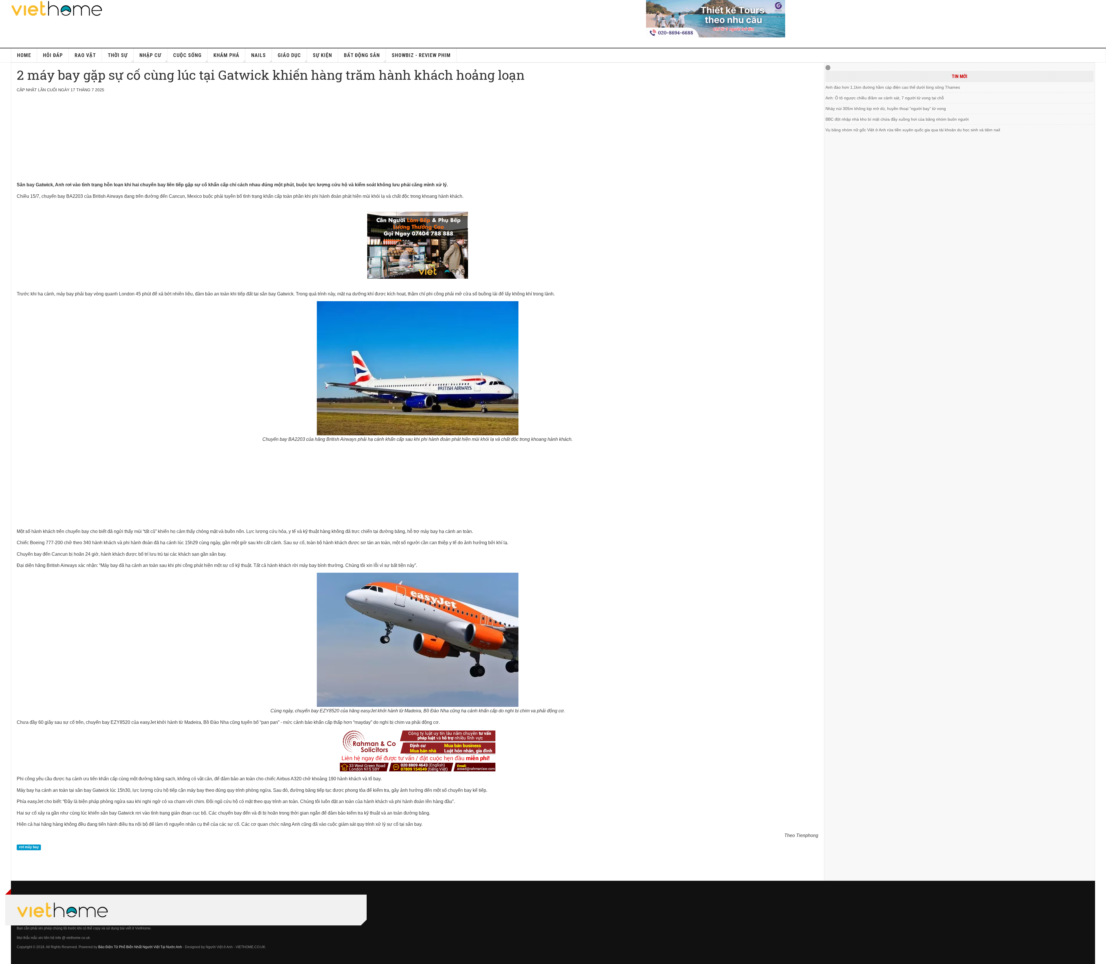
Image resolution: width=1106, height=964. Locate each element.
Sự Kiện (322, 55)
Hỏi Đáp (53, 55)
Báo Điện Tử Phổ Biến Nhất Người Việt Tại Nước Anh (140, 947)
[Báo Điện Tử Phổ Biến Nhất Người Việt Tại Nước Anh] (57, 8)
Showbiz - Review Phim (421, 55)
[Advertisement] (189, 140)
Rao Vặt (85, 55)
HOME (24, 55)
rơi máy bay (29, 847)
